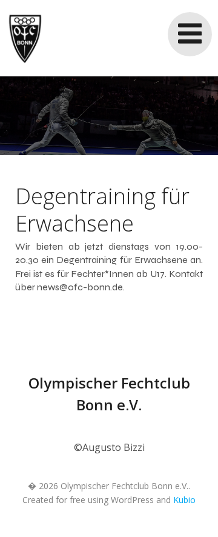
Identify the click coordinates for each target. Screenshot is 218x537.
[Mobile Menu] (190, 34)
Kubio (184, 499)
